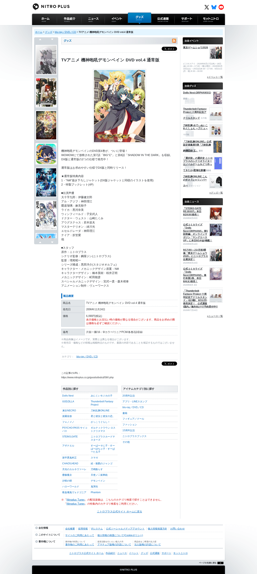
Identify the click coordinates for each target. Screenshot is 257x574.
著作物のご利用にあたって (79, 544)
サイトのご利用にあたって (79, 535)
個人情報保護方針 (157, 528)
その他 (126, 442)
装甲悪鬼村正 (69, 457)
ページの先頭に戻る (210, 567)
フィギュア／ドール (133, 418)
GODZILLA (68, 401)
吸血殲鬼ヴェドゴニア (74, 492)
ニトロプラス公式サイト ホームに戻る (119, 511)
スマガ (94, 457)
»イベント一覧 (215, 77)
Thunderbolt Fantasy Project (102, 403)
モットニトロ (205, 26)
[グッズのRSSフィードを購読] (174, 40)
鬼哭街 (94, 486)
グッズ (132, 26)
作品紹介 (62, 26)
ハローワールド (70, 486)
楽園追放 (67, 416)
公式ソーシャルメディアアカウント (125, 528)
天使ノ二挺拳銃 (99, 475)
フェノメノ (68, 422)
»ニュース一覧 (215, 316)
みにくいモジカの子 (101, 395)
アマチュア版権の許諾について (114, 544)
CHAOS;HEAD (70, 463)
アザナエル (68, 445)
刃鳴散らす (97, 469)
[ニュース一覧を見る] (203, 200)
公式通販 (156, 26)
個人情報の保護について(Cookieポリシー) (120, 535)
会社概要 (70, 528)
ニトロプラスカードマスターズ (103, 438)
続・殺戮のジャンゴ (101, 463)
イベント (110, 26)
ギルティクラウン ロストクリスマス (103, 429)
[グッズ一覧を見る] (203, 84)
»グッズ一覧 (216, 192)
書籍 (124, 413)
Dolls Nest (67, 395)
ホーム (38, 32)
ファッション (129, 424)
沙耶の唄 (67, 480)
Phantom (96, 492)
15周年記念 (128, 430)
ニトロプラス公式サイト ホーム (44, 28)
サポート (179, 26)
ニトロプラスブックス (134, 436)
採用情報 (83, 528)
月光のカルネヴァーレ (74, 469)
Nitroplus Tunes (75, 499)
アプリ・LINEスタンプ (134, 401)
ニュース (86, 26)
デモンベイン (98, 480)
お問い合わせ (177, 528)
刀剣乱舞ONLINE (100, 410)
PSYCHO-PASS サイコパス (74, 429)
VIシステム (97, 528)
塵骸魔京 (67, 475)
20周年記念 (128, 395)
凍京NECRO (69, 410)
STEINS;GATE (70, 436)
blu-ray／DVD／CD (65, 32)
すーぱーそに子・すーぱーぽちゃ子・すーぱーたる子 (103, 448)
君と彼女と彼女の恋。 (103, 416)
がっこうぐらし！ (100, 422)
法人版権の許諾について (147, 544)
